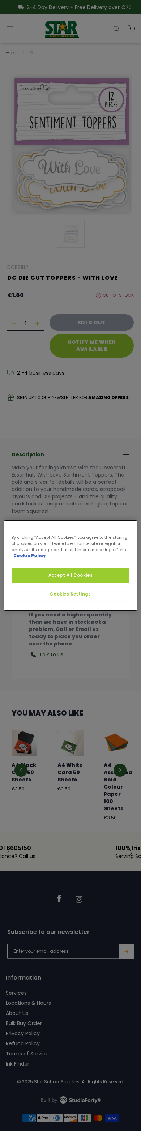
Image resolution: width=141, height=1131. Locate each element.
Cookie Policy (29, 556)
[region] (71, 565)
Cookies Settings (70, 594)
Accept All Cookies (70, 575)
